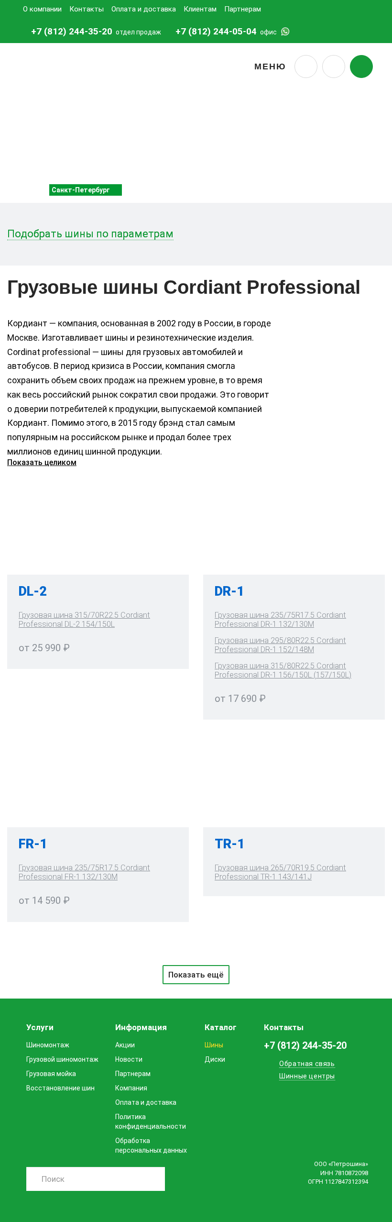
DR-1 (229, 591)
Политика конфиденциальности (150, 1121)
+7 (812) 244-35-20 (71, 31)
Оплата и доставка (143, 9)
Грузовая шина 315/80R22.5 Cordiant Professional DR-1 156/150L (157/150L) (283, 670)
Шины (214, 1045)
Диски (215, 1059)
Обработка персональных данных (151, 1145)
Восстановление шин (60, 1088)
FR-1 (33, 844)
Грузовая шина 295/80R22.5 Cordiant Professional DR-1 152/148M (280, 645)
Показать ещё (196, 974)
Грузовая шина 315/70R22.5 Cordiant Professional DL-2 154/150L (84, 620)
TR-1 (230, 844)
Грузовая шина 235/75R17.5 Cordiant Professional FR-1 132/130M (84, 872)
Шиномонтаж (47, 1045)
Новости (128, 1059)
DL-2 (33, 591)
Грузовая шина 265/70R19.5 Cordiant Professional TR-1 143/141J (280, 872)
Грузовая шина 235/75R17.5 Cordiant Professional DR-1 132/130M (280, 620)
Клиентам (200, 9)
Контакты (86, 9)
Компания (131, 1088)
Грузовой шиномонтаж (62, 1059)
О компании (42, 9)
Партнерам (242, 9)
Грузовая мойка (51, 1074)
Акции (125, 1045)
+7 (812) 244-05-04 (216, 31)
